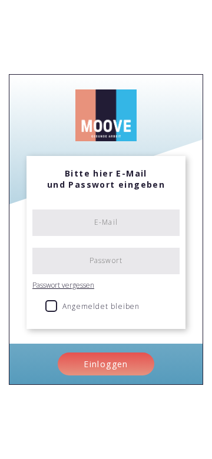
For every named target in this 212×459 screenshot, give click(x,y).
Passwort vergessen (63, 285)
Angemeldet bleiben (101, 306)
